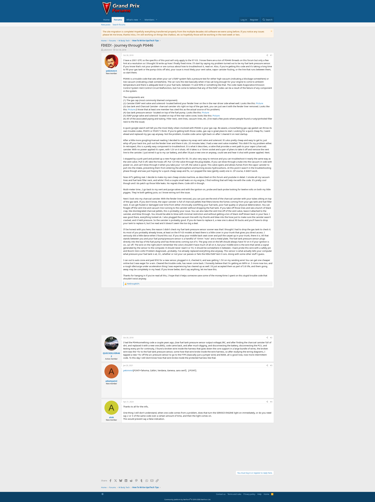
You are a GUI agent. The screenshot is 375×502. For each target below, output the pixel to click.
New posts (105, 24)
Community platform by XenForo (187, 499)
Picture (259, 103)
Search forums (119, 24)
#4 (271, 402)
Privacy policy (249, 494)
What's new (132, 19)
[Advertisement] (187, 311)
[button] (140, 19)
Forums (118, 19)
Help (259, 494)
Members (149, 19)
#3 (271, 365)
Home (106, 19)
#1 (271, 55)
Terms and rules (234, 494)
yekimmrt (107, 49)
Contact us (220, 494)
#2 (271, 337)
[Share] (267, 55)
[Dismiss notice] (271, 31)
